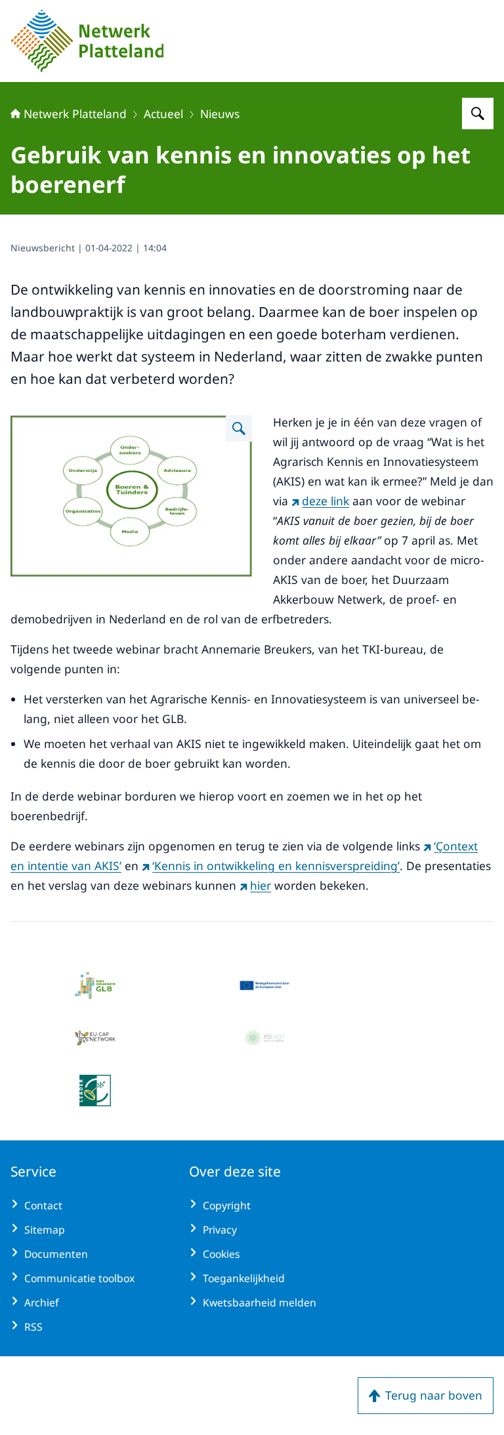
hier (260, 885)
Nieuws (220, 113)
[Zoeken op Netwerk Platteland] (478, 113)
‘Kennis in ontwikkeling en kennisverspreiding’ (276, 865)
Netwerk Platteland (75, 113)
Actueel (163, 113)
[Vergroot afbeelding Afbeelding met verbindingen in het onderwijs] (239, 428)
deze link (325, 501)
